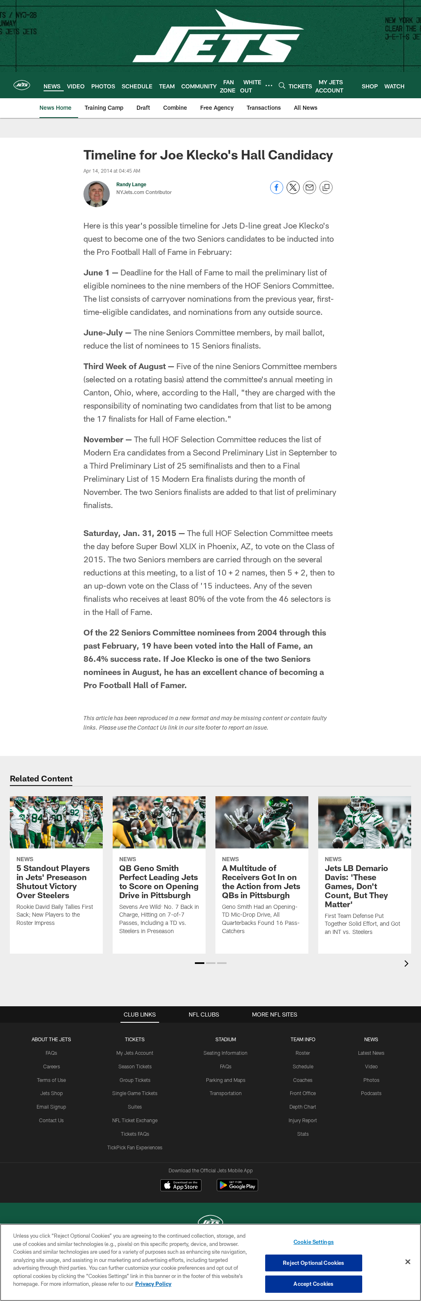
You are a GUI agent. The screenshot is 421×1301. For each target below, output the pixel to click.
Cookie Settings (314, 1242)
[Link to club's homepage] (21, 85)
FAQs (51, 1053)
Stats (303, 1134)
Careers (51, 1066)
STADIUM (225, 1039)
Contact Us (51, 1120)
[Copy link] (326, 188)
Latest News (371, 1053)
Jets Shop (51, 1093)
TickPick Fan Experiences (134, 1147)
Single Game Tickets (134, 1093)
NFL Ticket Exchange (134, 1120)
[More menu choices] (269, 85)
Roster (303, 1053)
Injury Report (303, 1120)
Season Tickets (135, 1066)
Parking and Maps (225, 1080)
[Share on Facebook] (276, 191)
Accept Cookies (313, 1283)
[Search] (282, 85)
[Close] (408, 1262)
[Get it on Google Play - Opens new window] (237, 1189)
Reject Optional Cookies (313, 1262)
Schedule (303, 1066)
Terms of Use (51, 1080)
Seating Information (226, 1053)
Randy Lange (131, 184)
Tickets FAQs (135, 1134)
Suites (135, 1106)
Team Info (303, 1039)
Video (371, 1066)
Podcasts (371, 1093)
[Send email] (309, 191)
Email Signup (51, 1106)
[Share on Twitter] (293, 191)
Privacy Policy (153, 1283)
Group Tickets (135, 1080)
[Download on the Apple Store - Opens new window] (181, 1186)
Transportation (226, 1093)
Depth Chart (302, 1106)
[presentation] (408, 964)
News (371, 1039)
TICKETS (135, 1039)
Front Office (303, 1093)
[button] (199, 963)
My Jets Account (134, 1053)
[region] (210, 1262)
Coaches (302, 1080)
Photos (371, 1080)
